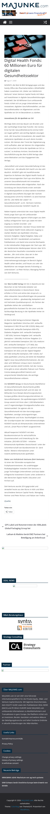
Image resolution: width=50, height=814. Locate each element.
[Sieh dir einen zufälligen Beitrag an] (45, 22)
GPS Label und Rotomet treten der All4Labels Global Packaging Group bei (25, 526)
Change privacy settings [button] (11, 757)
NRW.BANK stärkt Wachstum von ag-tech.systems (22, 777)
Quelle (7, 501)
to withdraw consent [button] (10, 763)
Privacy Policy (7, 744)
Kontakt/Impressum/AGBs (12, 738)
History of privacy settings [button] (12, 760)
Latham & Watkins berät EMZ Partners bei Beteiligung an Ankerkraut (26, 536)
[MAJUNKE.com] (5, 22)
